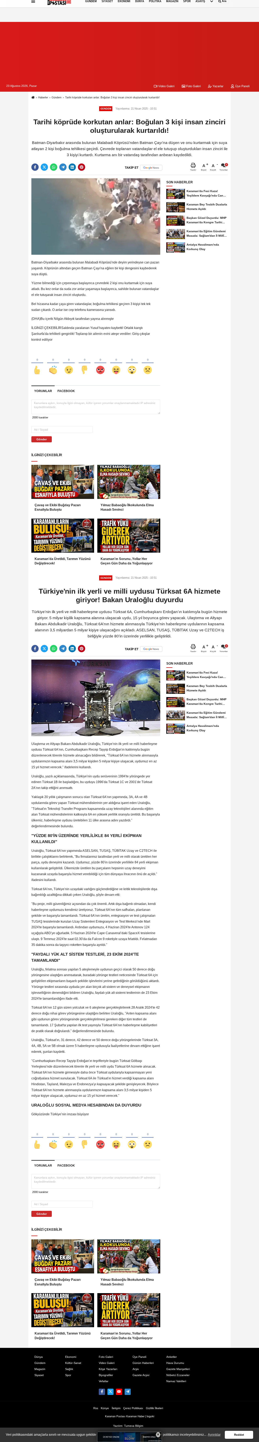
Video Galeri (165, 86)
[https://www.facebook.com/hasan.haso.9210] (102, 1392)
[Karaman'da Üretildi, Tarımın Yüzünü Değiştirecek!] (62, 536)
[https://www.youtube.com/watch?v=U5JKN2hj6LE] (119, 1392)
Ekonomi (70, 1356)
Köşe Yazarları (108, 1369)
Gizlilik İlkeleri (154, 1408)
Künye (105, 1408)
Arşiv (136, 1369)
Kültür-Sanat (73, 1363)
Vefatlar (103, 1381)
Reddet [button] (239, 1434)
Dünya (38, 1356)
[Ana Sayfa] (33, 97)
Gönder (41, 439)
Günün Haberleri (143, 1363)
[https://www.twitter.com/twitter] (110, 1392)
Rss (95, 1408)
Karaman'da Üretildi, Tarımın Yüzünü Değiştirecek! (63, 561)
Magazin (39, 1369)
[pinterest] (81, 167)
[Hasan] (128, 1392)
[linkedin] (72, 167)
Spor (68, 1375)
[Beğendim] (37, 363)
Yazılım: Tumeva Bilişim (128, 1425)
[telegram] (63, 167)
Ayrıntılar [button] (214, 1434)
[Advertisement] (129, 50)
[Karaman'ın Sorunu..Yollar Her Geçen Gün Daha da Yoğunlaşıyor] (128, 536)
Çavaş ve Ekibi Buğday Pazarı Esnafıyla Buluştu (58, 507)
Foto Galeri (193, 86)
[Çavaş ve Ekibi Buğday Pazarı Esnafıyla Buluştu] (62, 482)
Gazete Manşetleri (178, 1369)
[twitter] (44, 167)
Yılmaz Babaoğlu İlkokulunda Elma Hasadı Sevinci (127, 507)
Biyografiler (106, 1375)
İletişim (116, 1408)
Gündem (57, 97)
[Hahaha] (116, 363)
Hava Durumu (175, 1363)
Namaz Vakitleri (176, 1381)
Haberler (43, 97)
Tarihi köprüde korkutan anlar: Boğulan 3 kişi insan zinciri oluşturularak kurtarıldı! (112, 97)
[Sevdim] (69, 363)
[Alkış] (53, 363)
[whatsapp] (53, 167)
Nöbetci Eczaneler (178, 1375)
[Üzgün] (148, 363)
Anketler (171, 1356)
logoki (150, 1416)
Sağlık (69, 1369)
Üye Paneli (241, 86)
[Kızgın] (100, 363)
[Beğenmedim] (84, 363)
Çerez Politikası (133, 1408)
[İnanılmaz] (132, 363)
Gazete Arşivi (141, 1375)
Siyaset (39, 1375)
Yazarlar (217, 86)
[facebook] (35, 167)
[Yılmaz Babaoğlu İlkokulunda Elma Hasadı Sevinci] (128, 482)
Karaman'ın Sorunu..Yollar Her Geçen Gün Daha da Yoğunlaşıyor (127, 561)
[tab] (43, 391)
